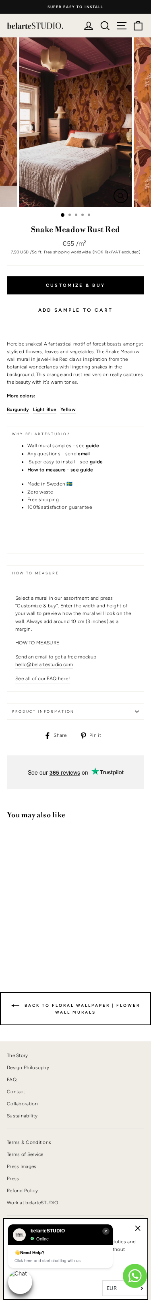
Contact (16, 1091)
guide (86, 470)
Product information (43, 712)
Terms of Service (25, 1154)
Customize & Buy (75, 285)
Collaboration (22, 1104)
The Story (17, 1055)
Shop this (26, 938)
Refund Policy (22, 1190)
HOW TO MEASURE (37, 643)
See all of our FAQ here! (42, 678)
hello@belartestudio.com (44, 664)
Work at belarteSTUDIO (32, 1202)
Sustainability (22, 1116)
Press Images (22, 1166)
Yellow (68, 409)
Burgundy (18, 409)
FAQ (12, 1079)
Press (13, 1178)
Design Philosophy (28, 1067)
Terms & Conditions (29, 1142)
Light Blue (44, 409)
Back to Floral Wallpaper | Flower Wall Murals (81, 1009)
